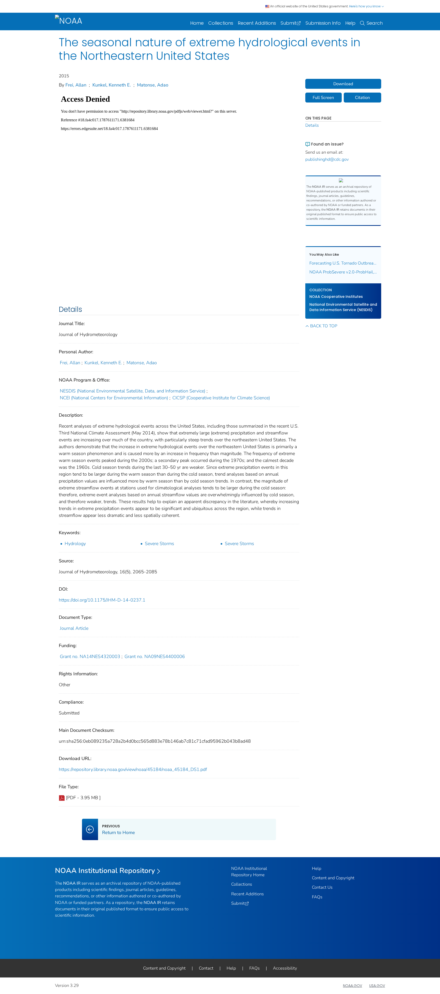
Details (312, 125)
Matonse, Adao (152, 85)
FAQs (317, 897)
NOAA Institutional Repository (105, 870)
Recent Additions (257, 23)
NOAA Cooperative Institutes (336, 296)
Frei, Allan (75, 85)
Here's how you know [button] (365, 6)
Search (375, 23)
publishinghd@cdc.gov (327, 159)
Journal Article (74, 628)
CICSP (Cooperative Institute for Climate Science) (221, 398)
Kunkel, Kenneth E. (111, 85)
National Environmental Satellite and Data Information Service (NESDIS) (343, 307)
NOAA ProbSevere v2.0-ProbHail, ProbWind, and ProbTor (343, 272)
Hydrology (75, 543)
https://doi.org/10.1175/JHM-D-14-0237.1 (102, 600)
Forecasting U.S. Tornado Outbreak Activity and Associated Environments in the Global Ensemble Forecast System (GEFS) (343, 263)
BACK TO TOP (323, 326)
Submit (288, 23)
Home (197, 23)
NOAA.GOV (352, 985)
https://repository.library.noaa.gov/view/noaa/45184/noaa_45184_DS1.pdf (133, 769)
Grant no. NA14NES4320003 (90, 656)
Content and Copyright (333, 878)
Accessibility (285, 968)
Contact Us (322, 887)
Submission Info (323, 23)
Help (350, 23)
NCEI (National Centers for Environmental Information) (114, 398)
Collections (220, 23)
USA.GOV (377, 985)
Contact (206, 968)
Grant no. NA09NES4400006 (155, 656)
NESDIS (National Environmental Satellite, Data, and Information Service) (132, 391)
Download (343, 84)
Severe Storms (159, 543)
